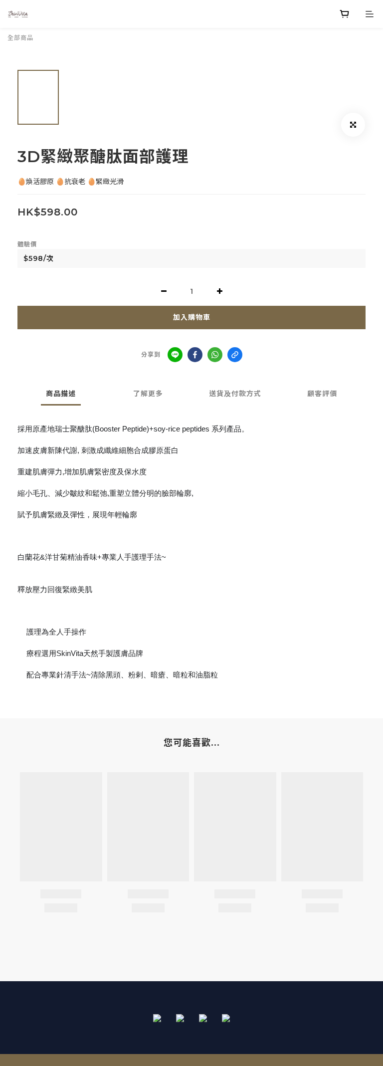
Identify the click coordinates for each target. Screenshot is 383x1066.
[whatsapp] (214, 354)
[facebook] (195, 354)
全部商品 (20, 37)
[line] (175, 354)
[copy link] (234, 354)
